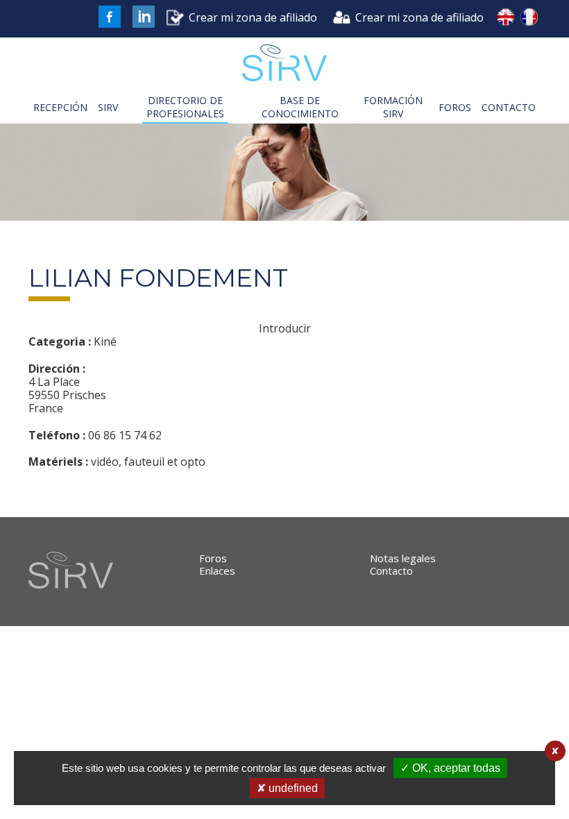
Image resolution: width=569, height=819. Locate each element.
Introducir (285, 328)
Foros (213, 558)
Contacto (391, 570)
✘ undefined (287, 788)
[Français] (529, 18)
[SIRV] (284, 64)
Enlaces (217, 570)
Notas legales (403, 558)
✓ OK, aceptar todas (450, 768)
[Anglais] (506, 18)
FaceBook (110, 17)
